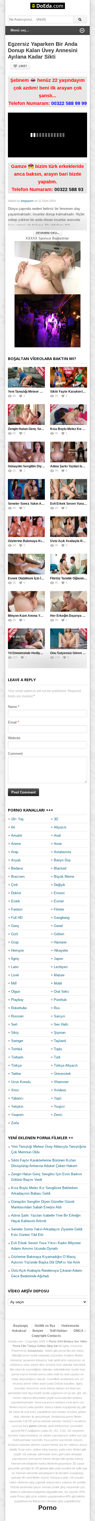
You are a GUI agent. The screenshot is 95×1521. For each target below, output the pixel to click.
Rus (57, 1008)
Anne (58, 844)
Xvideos (60, 1090)
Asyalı (16, 860)
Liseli (15, 975)
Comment (15, 754)
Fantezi (16, 909)
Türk (57, 1057)
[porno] (47, 268)
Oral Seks (61, 992)
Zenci (58, 1115)
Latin (14, 967)
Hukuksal (19, 1331)
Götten (59, 934)
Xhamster (61, 1082)
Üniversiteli (62, 1074)
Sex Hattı (61, 1024)
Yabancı (17, 1098)
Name (12, 707)
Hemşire (17, 950)
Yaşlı (57, 1098)
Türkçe (16, 1065)
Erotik (15, 901)
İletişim (37, 1331)
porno (32, 1425)
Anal (57, 835)
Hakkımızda (70, 1326)
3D (56, 819)
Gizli (14, 934)
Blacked (60, 868)
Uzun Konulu (21, 1082)
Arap (14, 852)
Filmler (59, 909)
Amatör (16, 835)
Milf (14, 983)
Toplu (58, 1049)
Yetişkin (17, 1106)
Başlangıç (20, 1326)
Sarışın (59, 1016)
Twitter (16, 1074)
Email (12, 722)
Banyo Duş (62, 860)
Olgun (15, 992)
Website (14, 738)
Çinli (14, 885)
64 (13, 827)
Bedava (17, 868)
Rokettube (19, 1008)
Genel (58, 926)
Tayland (60, 1041)
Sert (14, 1024)
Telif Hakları (58, 1331)
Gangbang (61, 918)
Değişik (59, 885)
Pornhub (60, 1000)
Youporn (17, 1115)
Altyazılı (60, 827)
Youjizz (59, 1106)
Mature (59, 975)
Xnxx (15, 1090)
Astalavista (62, 852)
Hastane (60, 942)
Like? (23, 66)
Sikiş (15, 1033)
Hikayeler (61, 950)
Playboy (17, 1000)
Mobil (58, 983)
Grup (14, 942)
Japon (58, 959)
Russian (17, 1016)
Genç (15, 926)
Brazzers (18, 877)
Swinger (17, 1041)
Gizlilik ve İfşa (45, 1326)
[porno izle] (47, 321)
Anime (16, 844)
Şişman (59, 1033)
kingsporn (27, 200)
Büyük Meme (64, 877)
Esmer (59, 901)
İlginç (15, 959)
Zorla (15, 1123)
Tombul (16, 1049)
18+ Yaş (17, 819)
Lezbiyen (61, 967)
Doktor (16, 893)
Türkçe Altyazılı (66, 1065)
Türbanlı (17, 1057)
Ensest (59, 893)
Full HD (16, 918)
